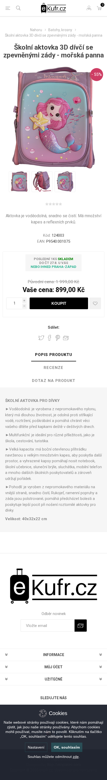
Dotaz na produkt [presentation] (53, 380)
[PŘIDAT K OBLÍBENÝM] (95, 303)
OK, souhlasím (67, 747)
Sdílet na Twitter (41, 338)
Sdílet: (53, 327)
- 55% (96, 74)
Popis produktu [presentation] (53, 354)
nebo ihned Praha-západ (53, 267)
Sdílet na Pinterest (58, 338)
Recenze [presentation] (53, 367)
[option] (19, 181)
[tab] (53, 354)
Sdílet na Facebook (49, 338)
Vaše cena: (38, 290)
